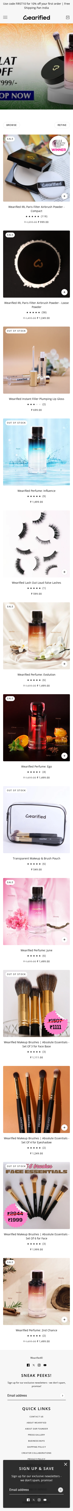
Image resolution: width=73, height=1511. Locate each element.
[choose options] (64, 572)
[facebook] (28, 1499)
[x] (33, 1499)
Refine (62, 125)
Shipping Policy (36, 1447)
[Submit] (60, 1489)
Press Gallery (36, 1435)
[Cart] (68, 17)
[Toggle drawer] (5, 17)
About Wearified (37, 1423)
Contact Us (36, 1417)
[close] (66, 1464)
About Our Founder (36, 1429)
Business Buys (36, 1441)
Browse (11, 125)
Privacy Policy (36, 1459)
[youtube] (45, 1499)
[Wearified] (36, 17)
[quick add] (64, 196)
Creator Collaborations (36, 1453)
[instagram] (39, 1499)
